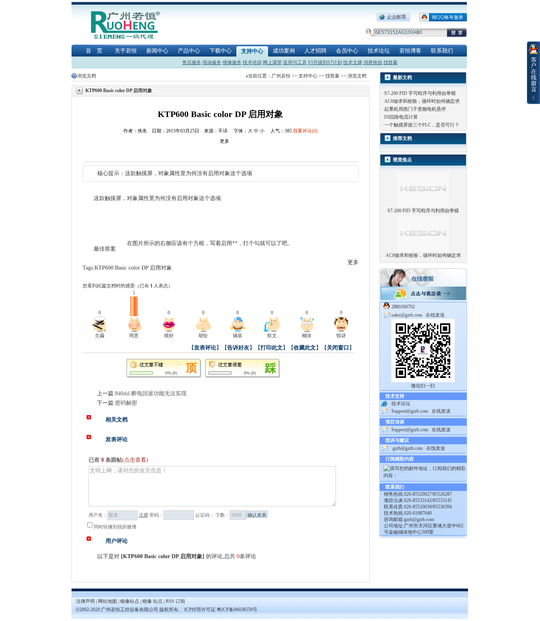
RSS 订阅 (175, 601)
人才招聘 (315, 51)
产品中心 (189, 51)
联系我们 (442, 51)
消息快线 (372, 62)
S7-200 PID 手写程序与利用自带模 (420, 93)
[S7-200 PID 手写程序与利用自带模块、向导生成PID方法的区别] (423, 189)
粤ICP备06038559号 (237, 609)
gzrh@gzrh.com (408, 448)
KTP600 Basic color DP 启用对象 (133, 268)
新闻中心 (157, 51)
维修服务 (232, 62)
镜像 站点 (152, 601)
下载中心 (221, 51)
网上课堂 (272, 62)
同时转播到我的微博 (115, 527)
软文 (272, 335)
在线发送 (435, 315)
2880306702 (403, 307)
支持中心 (252, 51)
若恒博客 (410, 51)
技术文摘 (352, 62)
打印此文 (272, 348)
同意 (134, 335)
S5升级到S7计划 (325, 62)
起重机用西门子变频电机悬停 (415, 109)
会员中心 (347, 51)
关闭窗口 (338, 348)
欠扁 (99, 335)
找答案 (390, 62)
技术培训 (252, 62)
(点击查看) (135, 460)
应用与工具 (295, 62)
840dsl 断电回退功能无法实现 (151, 393)
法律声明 (85, 601)
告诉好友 (238, 348)
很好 (169, 335)
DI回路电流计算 (401, 117)
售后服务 (191, 62)
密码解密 (126, 403)
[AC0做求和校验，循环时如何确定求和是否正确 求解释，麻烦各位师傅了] (423, 233)
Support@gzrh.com (409, 411)
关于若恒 (126, 51)
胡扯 (203, 335)
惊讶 (341, 335)
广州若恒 (281, 76)
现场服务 (211, 62)
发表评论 (205, 348)
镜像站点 (129, 601)
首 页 (94, 51)
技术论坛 (379, 51)
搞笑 (237, 335)
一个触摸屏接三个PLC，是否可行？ (421, 125)
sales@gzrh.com (406, 315)
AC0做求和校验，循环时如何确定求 (422, 101)
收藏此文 (305, 348)
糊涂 (307, 335)
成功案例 (284, 51)
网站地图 (108, 601)
